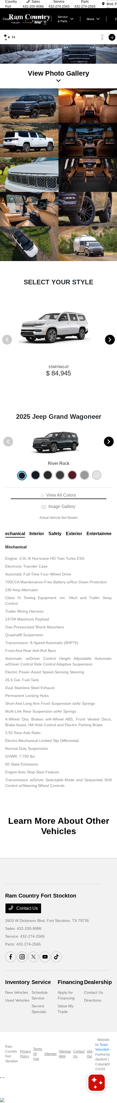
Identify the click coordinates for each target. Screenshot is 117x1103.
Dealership (98, 982)
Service (41, 982)
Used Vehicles (17, 1000)
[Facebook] (10, 956)
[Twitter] (33, 956)
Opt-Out (90, 1054)
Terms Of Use (37, 1054)
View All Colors (60, 495)
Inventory (17, 982)
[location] (103, 4)
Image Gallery (61, 506)
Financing (70, 982)
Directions (92, 1000)
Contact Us (26, 908)
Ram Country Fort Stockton (11, 1054)
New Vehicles (16, 992)
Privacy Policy (25, 1054)
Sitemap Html (65, 1054)
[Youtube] (44, 956)
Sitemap (50, 1054)
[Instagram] (22, 956)
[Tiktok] (56, 956)
